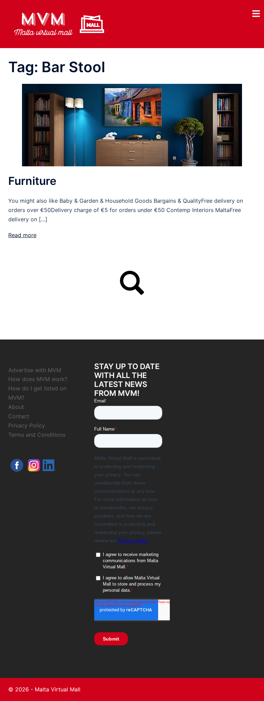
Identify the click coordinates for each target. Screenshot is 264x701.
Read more (22, 235)
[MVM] (59, 23)
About (16, 406)
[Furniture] (132, 124)
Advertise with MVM (34, 370)
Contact (18, 416)
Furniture (32, 181)
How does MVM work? (37, 379)
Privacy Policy (26, 425)
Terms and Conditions (36, 434)
